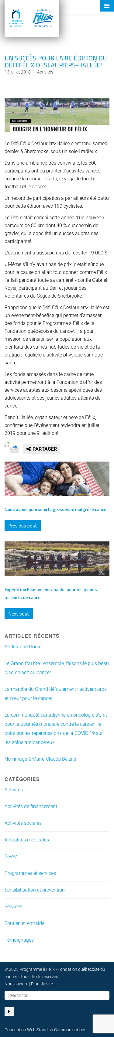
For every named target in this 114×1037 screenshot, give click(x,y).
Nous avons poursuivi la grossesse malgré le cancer (56, 509)
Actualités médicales (27, 840)
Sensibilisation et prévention (35, 890)
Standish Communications (61, 1029)
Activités (45, 72)
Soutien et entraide (24, 923)
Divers (11, 856)
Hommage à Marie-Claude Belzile (40, 759)
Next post (18, 613)
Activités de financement (31, 806)
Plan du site (42, 983)
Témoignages (19, 940)
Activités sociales (23, 823)
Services (13, 906)
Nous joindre (16, 983)
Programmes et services (30, 873)
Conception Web (20, 1029)
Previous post (22, 525)
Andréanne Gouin (23, 647)
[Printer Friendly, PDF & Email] (7, 444)
